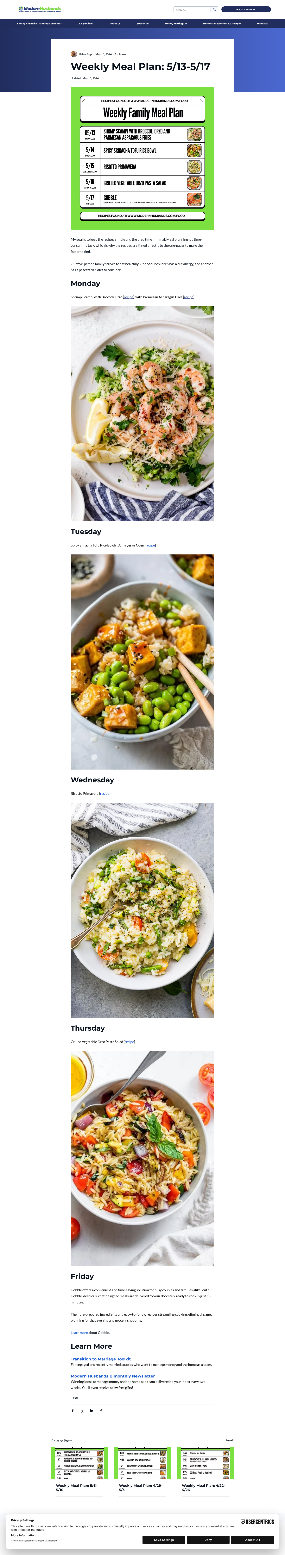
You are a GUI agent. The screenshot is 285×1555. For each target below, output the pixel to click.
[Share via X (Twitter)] (82, 1411)
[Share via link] (101, 1411)
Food (75, 1397)
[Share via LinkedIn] (91, 1411)
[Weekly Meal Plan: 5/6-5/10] (79, 1463)
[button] (115, 23)
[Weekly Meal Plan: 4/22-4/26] (205, 1463)
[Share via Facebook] (72, 1411)
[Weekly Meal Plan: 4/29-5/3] (142, 1463)
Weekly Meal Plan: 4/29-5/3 (140, 1487)
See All (229, 1440)
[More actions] (212, 54)
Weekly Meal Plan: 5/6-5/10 (76, 1487)
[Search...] (214, 9)
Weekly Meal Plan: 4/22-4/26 (203, 1487)
